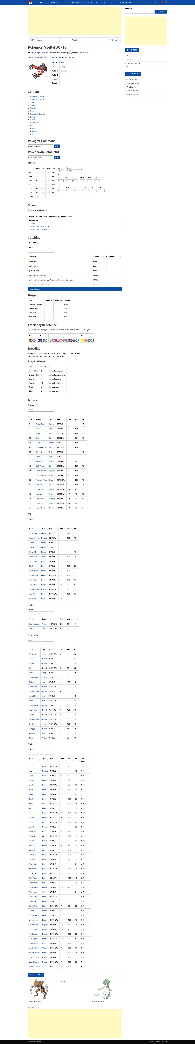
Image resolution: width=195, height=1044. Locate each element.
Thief (31, 804)
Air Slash (39, 461)
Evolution (88, 2)
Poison (44, 738)
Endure (31, 547)
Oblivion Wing (41, 475)
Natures (129, 59)
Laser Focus (33, 705)
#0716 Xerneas (36, 40)
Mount (46, 53)
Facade (31, 813)
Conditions (110, 257)
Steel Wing (33, 906)
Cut (30, 668)
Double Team (40, 424)
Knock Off (32, 701)
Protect (31, 841)
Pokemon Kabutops (35, 1001)
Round (31, 780)
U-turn (31, 822)
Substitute (32, 543)
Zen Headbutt (34, 589)
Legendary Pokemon (133, 63)
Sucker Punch (41, 447)
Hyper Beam (40, 508)
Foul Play (39, 485)
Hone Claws (33, 696)
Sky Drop (32, 724)
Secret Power (34, 719)
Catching (33, 108)
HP (59, 178)
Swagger (32, 729)
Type (51, 419)
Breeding (33, 117)
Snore (31, 790)
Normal (51, 424)
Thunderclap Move (133, 83)
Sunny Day (32, 864)
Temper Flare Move (133, 91)
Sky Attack (39, 503)
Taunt (38, 433)
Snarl (38, 438)
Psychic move (41, 471)
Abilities (54, 2)
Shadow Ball (33, 557)
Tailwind (39, 452)
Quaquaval (63, 981)
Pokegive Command (37, 96)
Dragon (51, 489)
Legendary (40, 53)
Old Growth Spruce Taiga (52, 57)
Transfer (34, 132)
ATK (66, 178)
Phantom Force (41, 480)
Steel (44, 906)
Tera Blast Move (132, 87)
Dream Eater (33, 677)
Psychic (52, 471)
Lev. (30, 419)
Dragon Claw (33, 575)
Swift (31, 794)
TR (32, 126)
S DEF (89, 178)
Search (161, 11)
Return (31, 715)
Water (44, 892)
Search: (30, 247)
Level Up (34, 123)
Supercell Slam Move (133, 94)
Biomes (64, 2)
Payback (32, 836)
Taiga (41, 57)
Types (112, 2)
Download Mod (124, 2)
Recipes (129, 67)
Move (31, 529)
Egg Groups (75, 2)
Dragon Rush (40, 489)
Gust (37, 429)
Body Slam (33, 533)
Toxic (31, 738)
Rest (30, 771)
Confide (32, 663)
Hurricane (39, 494)
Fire (42, 561)
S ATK (82, 178)
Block (31, 659)
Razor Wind (33, 710)
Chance (96, 257)
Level (60, 168)
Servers (151, 1041)
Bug (43, 822)
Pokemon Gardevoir (98, 1001)
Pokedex (43, 2)
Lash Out (32, 629)
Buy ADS (164, 1041)
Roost (38, 457)
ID (96, 2)
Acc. (76, 419)
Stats (32, 102)
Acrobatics (33, 869)
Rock (44, 897)
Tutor (33, 129)
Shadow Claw (34, 948)
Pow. (69, 419)
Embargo (32, 682)
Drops (32, 111)
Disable (38, 443)
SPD (95, 178)
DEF (73, 178)
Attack (38, 419)
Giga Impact (33, 939)
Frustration (33, 687)
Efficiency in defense (37, 114)
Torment (32, 733)
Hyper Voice (33, 571)
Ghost (51, 480)
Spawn (32, 105)
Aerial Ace (32, 654)
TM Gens (83, 760)
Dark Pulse (40, 466)
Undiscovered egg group (47, 353)
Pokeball (32, 257)
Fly (30, 766)
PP (83, 419)
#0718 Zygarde (114, 40)
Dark (61, 53)
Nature (68, 168)
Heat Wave (33, 561)
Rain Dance (33, 892)
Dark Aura (64, 71)
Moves (103, 2)
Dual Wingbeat (34, 624)
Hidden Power (34, 691)
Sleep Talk (32, 552)
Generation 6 (83, 53)
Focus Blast (40, 499)
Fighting (52, 499)
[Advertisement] (75, 21)
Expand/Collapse (35, 289)
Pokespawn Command (38, 99)
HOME (34, 2)
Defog (31, 673)
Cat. (58, 419)
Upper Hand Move (132, 80)
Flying (68, 53)
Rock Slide (33, 897)
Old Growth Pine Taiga (39, 229)
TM (32, 134)
